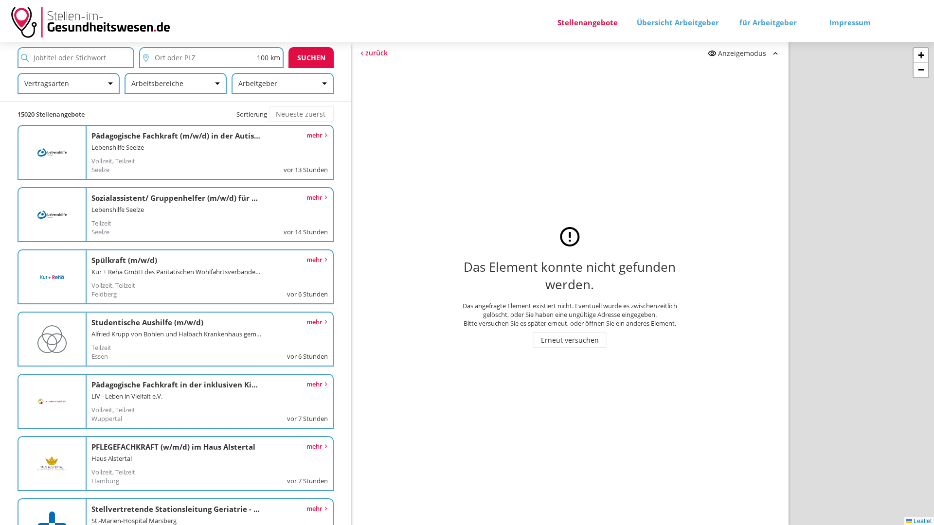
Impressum (850, 22)
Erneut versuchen (570, 340)
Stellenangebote (587, 22)
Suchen (311, 57)
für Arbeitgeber (768, 22)
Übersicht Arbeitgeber (678, 22)
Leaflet (922, 520)
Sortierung (251, 114)
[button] (921, 55)
